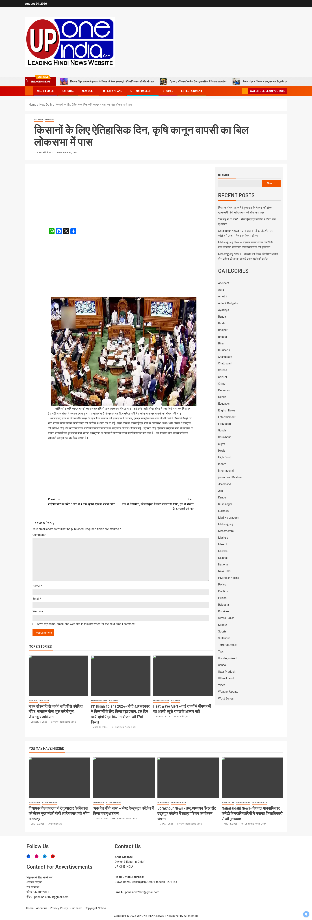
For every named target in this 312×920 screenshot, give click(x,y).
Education (224, 403)
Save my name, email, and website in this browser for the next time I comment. (86, 624)
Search (223, 175)
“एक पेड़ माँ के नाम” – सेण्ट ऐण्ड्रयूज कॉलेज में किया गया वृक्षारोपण (198, 81)
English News (226, 410)
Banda (222, 316)
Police (222, 584)
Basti (221, 323)
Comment (39, 534)
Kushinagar (225, 504)
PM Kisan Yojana (99, 700)
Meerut (222, 544)
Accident (223, 283)
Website (37, 611)
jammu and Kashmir (230, 477)
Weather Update (161, 700)
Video (222, 685)
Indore (222, 464)
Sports (168, 91)
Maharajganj (225, 524)
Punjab (222, 598)
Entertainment (191, 91)
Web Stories (45, 91)
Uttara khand (112, 91)
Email (36, 598)
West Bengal (226, 698)
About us (41, 908)
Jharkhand (224, 484)
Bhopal (222, 336)
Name (37, 586)
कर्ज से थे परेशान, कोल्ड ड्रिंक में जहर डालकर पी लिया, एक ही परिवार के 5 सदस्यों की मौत (158, 504)
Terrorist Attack (227, 645)
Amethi (222, 296)
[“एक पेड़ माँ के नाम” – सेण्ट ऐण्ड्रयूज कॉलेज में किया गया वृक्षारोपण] (124, 778)
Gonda (222, 430)
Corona (222, 370)
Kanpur (222, 497)
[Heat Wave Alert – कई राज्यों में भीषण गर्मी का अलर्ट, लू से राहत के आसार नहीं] (183, 676)
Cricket (222, 377)
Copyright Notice (95, 908)
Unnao (222, 665)
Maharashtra (226, 531)
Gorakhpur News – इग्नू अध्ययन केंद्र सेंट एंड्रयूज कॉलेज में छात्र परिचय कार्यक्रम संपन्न (186, 813)
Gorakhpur (224, 437)
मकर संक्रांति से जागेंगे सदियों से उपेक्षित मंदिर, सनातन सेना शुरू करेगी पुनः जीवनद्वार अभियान (56, 711)
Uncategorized (227, 658)
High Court (224, 457)
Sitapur (222, 625)
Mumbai (223, 551)
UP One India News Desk (63, 722)
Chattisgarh (225, 363)
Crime (222, 383)
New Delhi (88, 91)
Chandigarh (225, 356)
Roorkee (223, 611)
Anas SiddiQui (44, 152)
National (68, 91)
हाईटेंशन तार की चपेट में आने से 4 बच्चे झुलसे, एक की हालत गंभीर (81, 502)
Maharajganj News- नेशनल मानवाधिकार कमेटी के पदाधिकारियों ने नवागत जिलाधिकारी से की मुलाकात (252, 813)
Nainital (223, 558)
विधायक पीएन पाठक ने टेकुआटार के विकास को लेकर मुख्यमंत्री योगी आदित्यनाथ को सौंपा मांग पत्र (112, 81)
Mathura (223, 537)
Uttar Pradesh (140, 91)
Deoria (222, 397)
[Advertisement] (121, 194)
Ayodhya (223, 310)
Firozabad (224, 424)
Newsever (172, 915)
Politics (223, 591)
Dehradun (224, 390)
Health (222, 450)
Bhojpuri (223, 330)
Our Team (76, 908)
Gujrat (221, 444)
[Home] (29, 90)
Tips (221, 651)
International (226, 470)
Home (30, 908)
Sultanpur (224, 638)
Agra (221, 289)
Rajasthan (224, 604)
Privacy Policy (59, 908)
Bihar (221, 343)
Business (224, 350)
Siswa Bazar (226, 618)
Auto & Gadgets (228, 303)
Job (220, 491)
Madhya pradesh (228, 517)
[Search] (239, 91)
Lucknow (223, 511)
